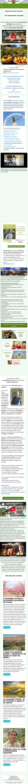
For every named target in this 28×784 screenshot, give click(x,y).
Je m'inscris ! (16, 73)
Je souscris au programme (14, 82)
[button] (14, 160)
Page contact (8, 73)
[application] (14, 160)
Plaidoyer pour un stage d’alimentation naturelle (14, 751)
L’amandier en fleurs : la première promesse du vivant (13, 600)
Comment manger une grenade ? (13, 140)
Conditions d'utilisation (8, 782)
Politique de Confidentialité (18, 782)
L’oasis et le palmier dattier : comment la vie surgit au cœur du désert (14, 655)
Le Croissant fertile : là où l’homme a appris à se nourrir (14, 701)
